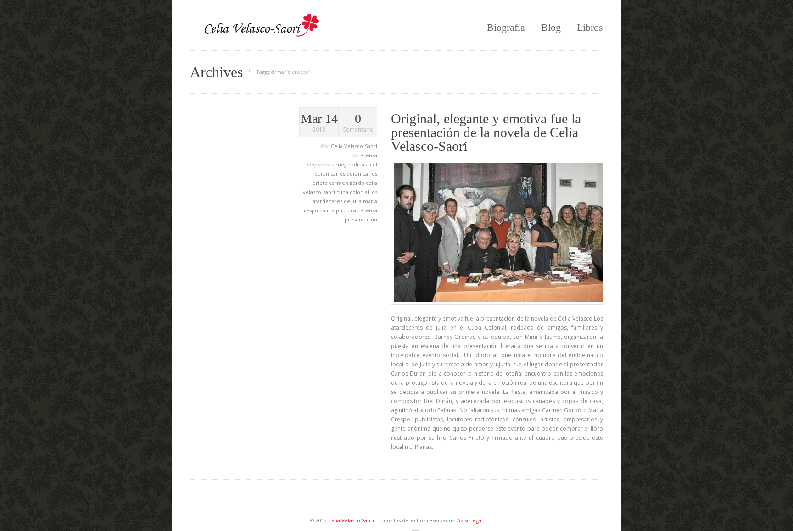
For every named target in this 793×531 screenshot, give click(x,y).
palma (327, 210)
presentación (361, 219)
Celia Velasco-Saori (354, 146)
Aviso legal (470, 520)
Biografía (506, 27)
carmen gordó (347, 182)
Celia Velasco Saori (351, 520)
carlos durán (346, 173)
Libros (590, 27)
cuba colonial (353, 191)
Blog (551, 27)
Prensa (368, 155)
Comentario (358, 122)
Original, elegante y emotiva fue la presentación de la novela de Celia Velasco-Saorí (486, 132)
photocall (348, 210)
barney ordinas (348, 164)
